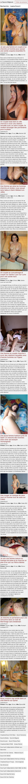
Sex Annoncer (4, 765)
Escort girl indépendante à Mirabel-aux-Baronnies (11, 748)
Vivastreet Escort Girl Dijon (7, 735)
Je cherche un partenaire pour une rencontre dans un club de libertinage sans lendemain (13, 620)
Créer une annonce (21, 2)
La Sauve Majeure (6, 2)
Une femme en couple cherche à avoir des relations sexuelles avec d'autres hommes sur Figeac (13, 355)
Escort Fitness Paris (14, 741)
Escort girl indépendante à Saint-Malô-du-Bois (13, 768)
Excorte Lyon (4, 741)
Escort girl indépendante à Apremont (10, 771)
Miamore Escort (18, 752)
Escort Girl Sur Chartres (7, 777)
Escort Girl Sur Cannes (6, 752)
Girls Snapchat (19, 762)
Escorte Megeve (14, 738)
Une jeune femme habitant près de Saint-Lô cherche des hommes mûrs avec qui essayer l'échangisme (13, 438)
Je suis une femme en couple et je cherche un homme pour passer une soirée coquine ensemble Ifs (13, 49)
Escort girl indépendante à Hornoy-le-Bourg (12, 759)
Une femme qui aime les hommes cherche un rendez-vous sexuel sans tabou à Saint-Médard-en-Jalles (13, 189)
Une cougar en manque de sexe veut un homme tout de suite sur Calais (13, 497)
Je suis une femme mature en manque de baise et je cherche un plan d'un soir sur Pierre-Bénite (13, 560)
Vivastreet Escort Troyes (7, 762)
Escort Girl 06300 (5, 755)
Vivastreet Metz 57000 (6, 744)
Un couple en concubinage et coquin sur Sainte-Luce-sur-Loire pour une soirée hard (13, 274)
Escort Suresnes (21, 735)
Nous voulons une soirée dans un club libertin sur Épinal (13, 699)
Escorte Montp (4, 738)
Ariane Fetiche (18, 744)
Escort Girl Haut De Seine (7, 774)
